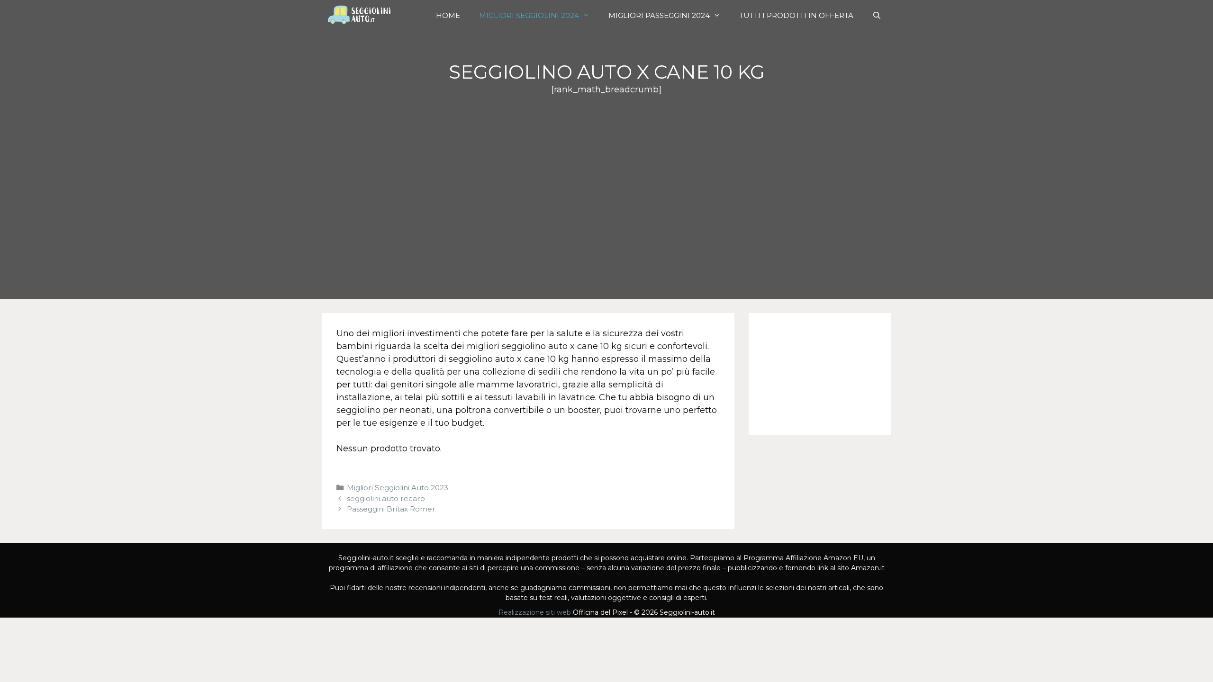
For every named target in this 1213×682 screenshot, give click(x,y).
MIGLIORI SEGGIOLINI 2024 (529, 15)
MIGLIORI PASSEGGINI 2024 (659, 15)
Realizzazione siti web (534, 612)
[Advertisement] (606, 167)
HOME (448, 15)
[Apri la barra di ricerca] (877, 15)
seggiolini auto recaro (386, 498)
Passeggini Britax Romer (391, 508)
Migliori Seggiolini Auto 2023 (397, 487)
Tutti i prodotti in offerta (796, 15)
